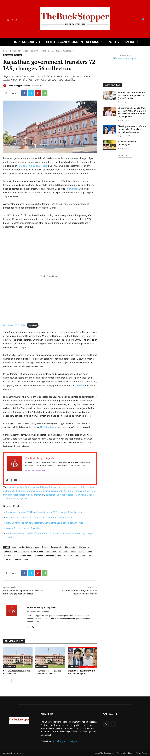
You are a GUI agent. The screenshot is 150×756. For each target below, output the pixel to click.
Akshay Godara (24, 487)
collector (7, 491)
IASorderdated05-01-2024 (14, 325)
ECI (15, 491)
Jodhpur (85, 491)
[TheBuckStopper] (75, 18)
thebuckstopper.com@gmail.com (67, 741)
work (24, 498)
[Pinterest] (38, 93)
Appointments (9, 666)
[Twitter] (16, 19)
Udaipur (17, 498)
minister (7, 494)
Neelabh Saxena (48, 427)
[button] (143, 19)
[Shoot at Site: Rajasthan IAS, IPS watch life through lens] (82, 657)
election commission (28, 165)
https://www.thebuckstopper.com (39, 612)
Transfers (18, 55)
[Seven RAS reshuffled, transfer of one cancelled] (18, 657)
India (44, 165)
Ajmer (12, 487)
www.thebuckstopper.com (35, 470)
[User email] (15, 480)
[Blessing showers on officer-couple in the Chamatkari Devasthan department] (109, 129)
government (55, 491)
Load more (123, 155)
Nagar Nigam (25, 494)
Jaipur (77, 491)
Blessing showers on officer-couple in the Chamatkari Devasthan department (132, 129)
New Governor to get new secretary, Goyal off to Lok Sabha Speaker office (44, 522)
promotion (39, 494)
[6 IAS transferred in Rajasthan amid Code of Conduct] (50, 657)
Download (32, 325)
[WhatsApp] (44, 93)
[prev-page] (5, 680)
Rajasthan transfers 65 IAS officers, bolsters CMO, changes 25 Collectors (44, 512)
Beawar (81, 385)
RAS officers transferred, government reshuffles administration (39, 517)
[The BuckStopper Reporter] (5, 85)
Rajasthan (50, 494)
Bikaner (44, 487)
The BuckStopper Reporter (18, 85)
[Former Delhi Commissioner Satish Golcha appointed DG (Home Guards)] (109, 95)
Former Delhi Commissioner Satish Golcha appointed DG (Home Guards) (131, 95)
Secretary (62, 494)
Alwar (36, 487)
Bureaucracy (15, 51)
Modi (15, 494)
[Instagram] (8, 19)
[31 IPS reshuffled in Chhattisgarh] (109, 145)
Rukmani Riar (72, 188)
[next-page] (10, 680)
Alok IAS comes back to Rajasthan (23, 528)
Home (5, 51)
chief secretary (86, 487)
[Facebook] (4, 19)
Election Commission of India (33, 491)
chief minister (70, 487)
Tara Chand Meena (84, 494)
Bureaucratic (55, 487)
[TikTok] (12, 19)
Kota (93, 491)
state (70, 494)
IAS (65, 491)
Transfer (7, 498)
